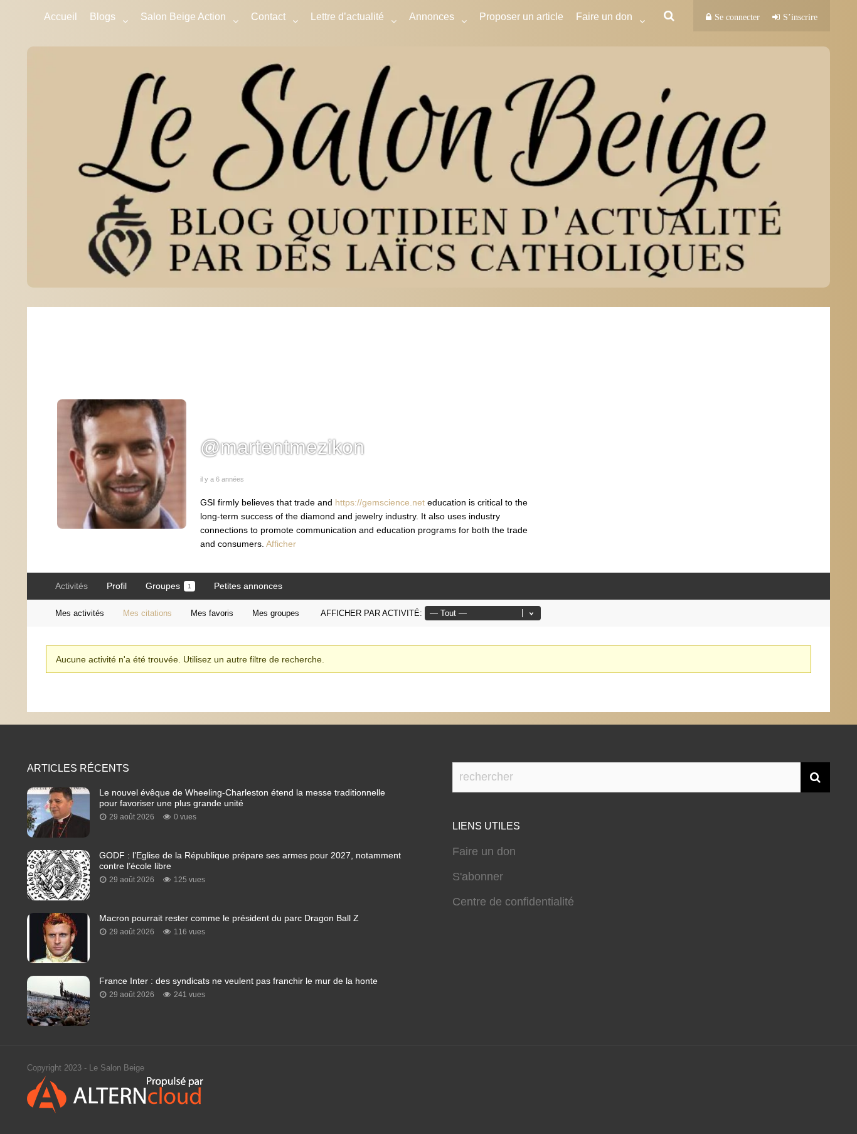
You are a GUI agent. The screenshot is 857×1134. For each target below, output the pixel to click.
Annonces (431, 16)
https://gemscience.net (380, 502)
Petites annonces (248, 586)
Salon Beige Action (183, 16)
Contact (268, 16)
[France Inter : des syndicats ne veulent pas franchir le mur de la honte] (58, 1022)
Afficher (281, 544)
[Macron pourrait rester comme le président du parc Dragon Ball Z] (58, 959)
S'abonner (477, 876)
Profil (117, 586)
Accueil (60, 16)
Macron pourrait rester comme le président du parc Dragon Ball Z (229, 918)
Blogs (102, 16)
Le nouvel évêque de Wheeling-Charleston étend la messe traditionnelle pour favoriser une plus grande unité (242, 797)
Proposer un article (521, 16)
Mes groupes (275, 613)
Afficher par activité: (371, 613)
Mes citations (147, 613)
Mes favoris (212, 613)
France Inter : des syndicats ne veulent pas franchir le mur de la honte (238, 981)
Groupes (168, 586)
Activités (71, 586)
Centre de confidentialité (513, 901)
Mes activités (79, 613)
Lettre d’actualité (347, 16)
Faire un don (484, 851)
